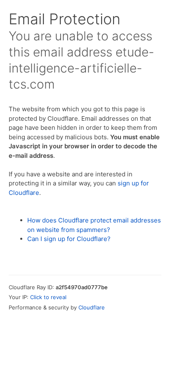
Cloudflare (91, 307)
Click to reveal (48, 297)
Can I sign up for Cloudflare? (69, 239)
